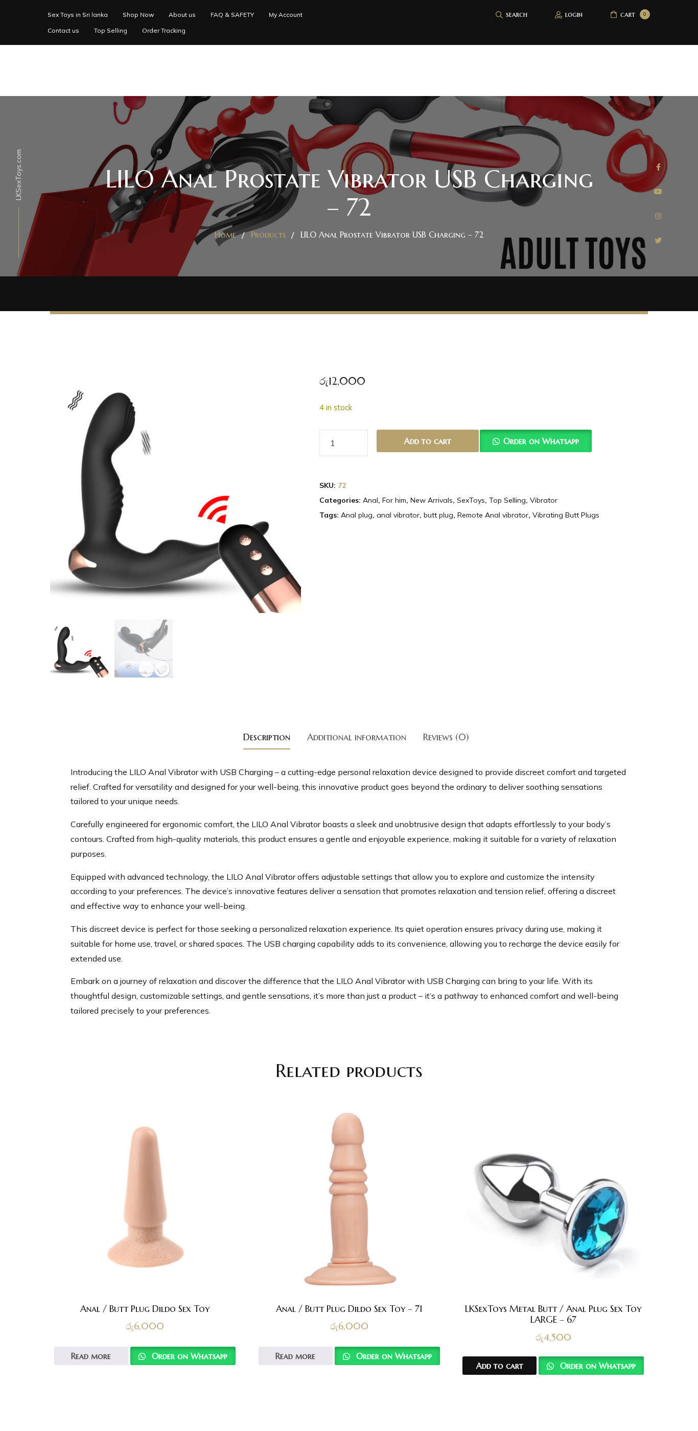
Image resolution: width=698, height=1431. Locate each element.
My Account (286, 14)
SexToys (471, 500)
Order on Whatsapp (541, 441)
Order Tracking (163, 30)
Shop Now (138, 14)
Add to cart (427, 441)
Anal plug (357, 515)
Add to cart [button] (499, 1365)
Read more (91, 1356)
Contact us (63, 30)
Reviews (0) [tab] (446, 737)
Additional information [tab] (356, 737)
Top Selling (110, 30)
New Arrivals (431, 500)
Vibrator (543, 500)
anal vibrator (398, 515)
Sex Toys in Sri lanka (78, 14)
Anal (370, 500)
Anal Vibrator (380, 981)
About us (182, 14)
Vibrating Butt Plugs (565, 515)
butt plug (438, 515)
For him (394, 500)
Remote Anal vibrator (492, 515)
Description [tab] (266, 737)
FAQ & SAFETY (232, 14)
